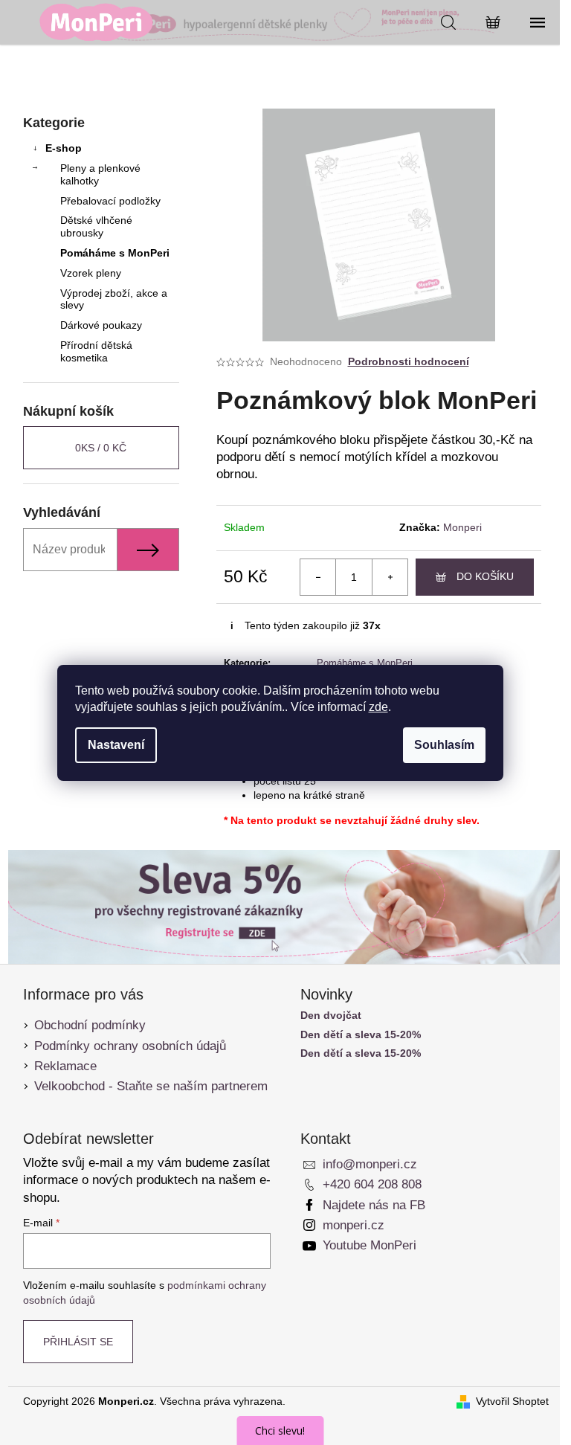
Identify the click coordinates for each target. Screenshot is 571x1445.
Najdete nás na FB (374, 1205)
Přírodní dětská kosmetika (96, 351)
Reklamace (65, 1066)
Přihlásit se (78, 1342)
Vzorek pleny (90, 273)
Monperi (462, 527)
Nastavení (116, 744)
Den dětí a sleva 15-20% (360, 1034)
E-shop (63, 148)
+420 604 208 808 (372, 1184)
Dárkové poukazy (101, 325)
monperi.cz (353, 1225)
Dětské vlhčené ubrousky (96, 226)
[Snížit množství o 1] (318, 577)
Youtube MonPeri (369, 1245)
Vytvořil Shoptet (512, 1401)
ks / (100, 448)
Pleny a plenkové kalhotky (100, 174)
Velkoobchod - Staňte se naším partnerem (151, 1086)
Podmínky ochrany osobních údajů (130, 1046)
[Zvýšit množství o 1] (389, 577)
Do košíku (485, 576)
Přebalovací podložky (110, 201)
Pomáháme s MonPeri (115, 253)
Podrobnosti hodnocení (408, 361)
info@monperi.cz (370, 1164)
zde (378, 707)
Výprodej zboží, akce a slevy (113, 299)
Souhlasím (444, 744)
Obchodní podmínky (90, 1025)
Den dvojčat (330, 1015)
